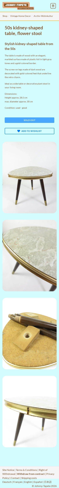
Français (17, 481)
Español (38, 481)
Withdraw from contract (31, 473)
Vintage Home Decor (20, 16)
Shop (5, 16)
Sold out (29, 120)
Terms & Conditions (26, 469)
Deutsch (6, 481)
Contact (15, 477)
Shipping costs (29, 477)
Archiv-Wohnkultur (43, 16)
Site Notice (8, 469)
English (28, 481)
